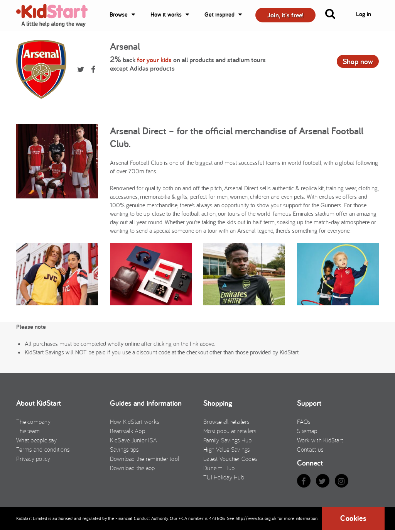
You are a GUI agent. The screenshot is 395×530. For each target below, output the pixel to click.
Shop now (358, 61)
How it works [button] (166, 14)
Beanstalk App (127, 431)
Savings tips (124, 449)
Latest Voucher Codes (230, 458)
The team (28, 431)
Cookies (353, 518)
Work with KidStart (320, 440)
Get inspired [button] (219, 14)
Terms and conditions (42, 449)
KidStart (56, 15)
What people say (36, 440)
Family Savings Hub (227, 440)
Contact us (310, 449)
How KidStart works (134, 421)
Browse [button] (119, 14)
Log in (363, 14)
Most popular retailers (230, 431)
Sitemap (307, 431)
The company (33, 421)
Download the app (132, 468)
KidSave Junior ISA (133, 440)
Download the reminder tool (144, 458)
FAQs (304, 421)
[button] (334, 15)
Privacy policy (33, 458)
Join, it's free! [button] (285, 14)
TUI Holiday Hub (223, 477)
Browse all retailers (226, 421)
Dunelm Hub (219, 468)
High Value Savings (226, 449)
